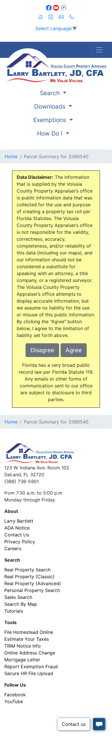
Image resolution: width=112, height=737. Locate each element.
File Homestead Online (28, 632)
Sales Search (18, 597)
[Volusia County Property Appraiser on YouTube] (56, 7)
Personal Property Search (32, 590)
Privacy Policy (19, 541)
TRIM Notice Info (22, 646)
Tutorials (13, 611)
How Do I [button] (50, 133)
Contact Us (16, 535)
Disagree (42, 350)
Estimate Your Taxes (26, 639)
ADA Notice (17, 528)
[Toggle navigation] (99, 50)
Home (11, 156)
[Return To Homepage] (56, 65)
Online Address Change (29, 653)
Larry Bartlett (18, 521)
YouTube (13, 701)
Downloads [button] (50, 106)
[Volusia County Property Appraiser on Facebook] (49, 7)
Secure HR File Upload (28, 673)
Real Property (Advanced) (32, 583)
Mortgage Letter (22, 659)
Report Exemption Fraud (31, 666)
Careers (12, 548)
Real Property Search (27, 570)
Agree (73, 350)
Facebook (15, 694)
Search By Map (20, 604)
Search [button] (50, 93)
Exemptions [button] (50, 120)
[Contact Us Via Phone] (71, 16)
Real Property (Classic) (29, 576)
